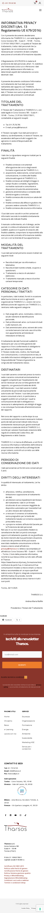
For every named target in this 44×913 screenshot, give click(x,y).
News (6, 725)
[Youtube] (15, 815)
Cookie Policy (25, 908)
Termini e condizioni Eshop (14, 883)
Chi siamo (8, 721)
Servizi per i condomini (26, 748)
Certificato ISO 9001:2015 (14, 866)
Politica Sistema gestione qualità (17, 873)
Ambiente (26, 734)
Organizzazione (28, 721)
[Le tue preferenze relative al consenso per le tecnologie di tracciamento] (40, 909)
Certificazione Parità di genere (16, 871)
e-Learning (8, 730)
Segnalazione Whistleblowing (15, 878)
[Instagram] (20, 815)
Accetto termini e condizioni (12, 677)
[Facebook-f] (5, 815)
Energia (25, 730)
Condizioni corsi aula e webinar (16, 880)
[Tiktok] (25, 815)
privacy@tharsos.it (9, 549)
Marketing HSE (28, 742)
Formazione (27, 725)
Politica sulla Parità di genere (15, 868)
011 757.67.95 (10, 3)
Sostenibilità (27, 738)
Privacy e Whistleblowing (14, 875)
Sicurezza (26, 717)
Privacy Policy (35, 908)
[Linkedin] (10, 815)
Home (6, 717)
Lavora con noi (10, 734)
